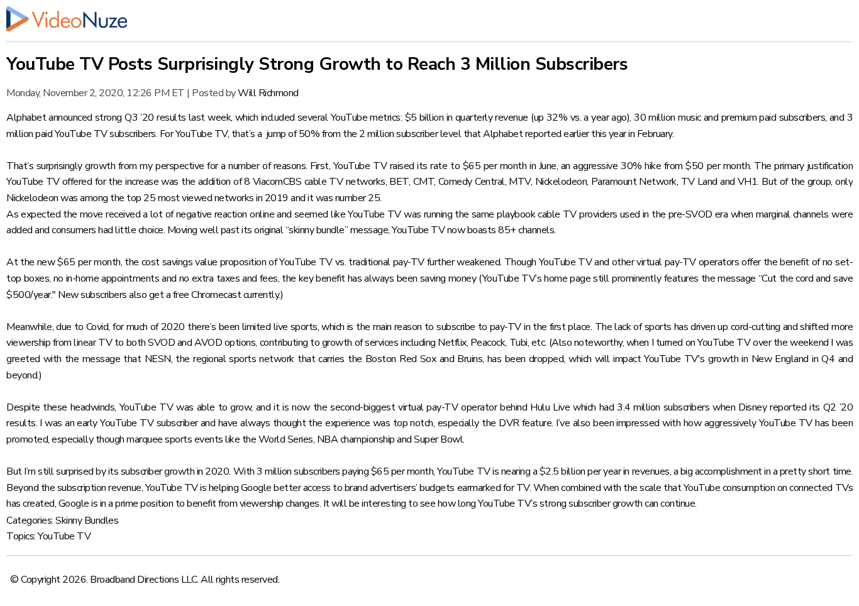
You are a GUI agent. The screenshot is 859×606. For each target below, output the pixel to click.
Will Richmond (268, 93)
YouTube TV (64, 536)
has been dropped (525, 359)
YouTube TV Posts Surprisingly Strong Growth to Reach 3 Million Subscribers (317, 64)
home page (567, 278)
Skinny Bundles (86, 520)
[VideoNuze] (429, 18)
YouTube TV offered (49, 182)
